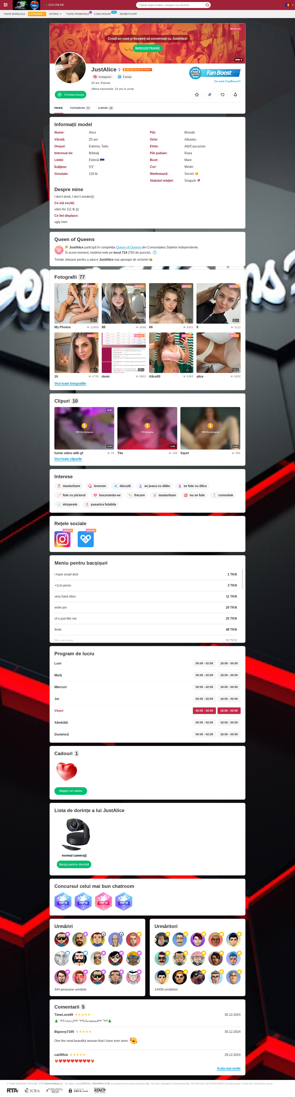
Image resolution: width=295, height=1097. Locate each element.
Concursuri (102, 14)
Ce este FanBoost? (227, 81)
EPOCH (86, 1083)
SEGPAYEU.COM (101, 1083)
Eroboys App (128, 14)
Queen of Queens (128, 247)
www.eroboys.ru (53, 1083)
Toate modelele (14, 14)
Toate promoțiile (77, 14)
